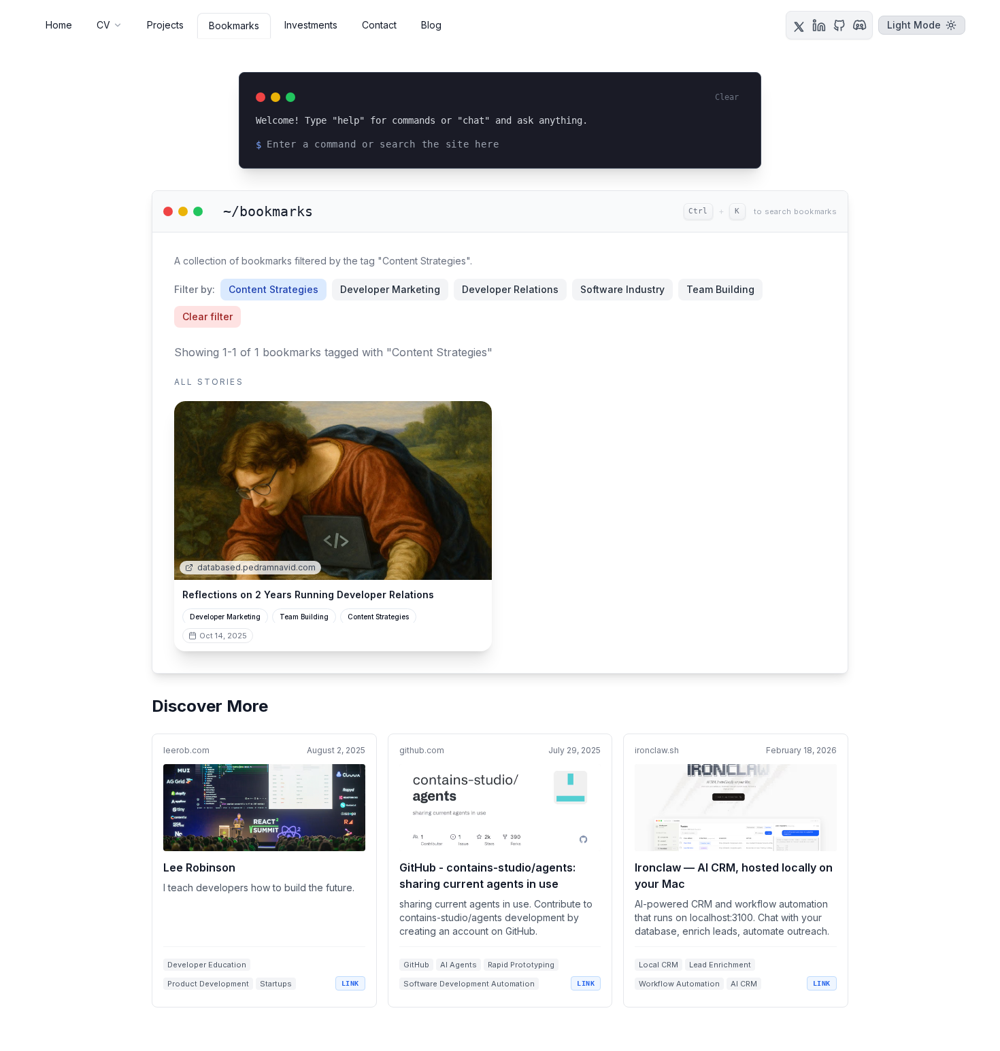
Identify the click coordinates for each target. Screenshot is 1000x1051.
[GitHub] (839, 25)
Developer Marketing (390, 289)
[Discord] (859, 25)
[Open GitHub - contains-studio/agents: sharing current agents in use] (500, 870)
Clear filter (207, 316)
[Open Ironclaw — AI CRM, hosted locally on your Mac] (736, 870)
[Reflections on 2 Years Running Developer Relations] (333, 490)
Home (59, 25)
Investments (310, 25)
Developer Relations (510, 289)
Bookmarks (234, 25)
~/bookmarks (268, 211)
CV (103, 25)
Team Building (720, 289)
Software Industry (622, 289)
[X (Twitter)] (798, 25)
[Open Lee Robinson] (264, 870)
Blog (431, 25)
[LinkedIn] (819, 25)
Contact (379, 25)
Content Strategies (273, 289)
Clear (727, 97)
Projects (165, 25)
